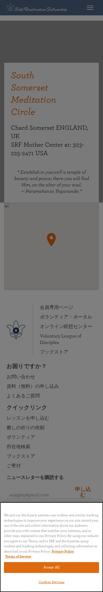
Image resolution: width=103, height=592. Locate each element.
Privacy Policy (63, 551)
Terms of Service (18, 556)
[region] (51, 547)
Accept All (51, 567)
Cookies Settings (51, 582)
